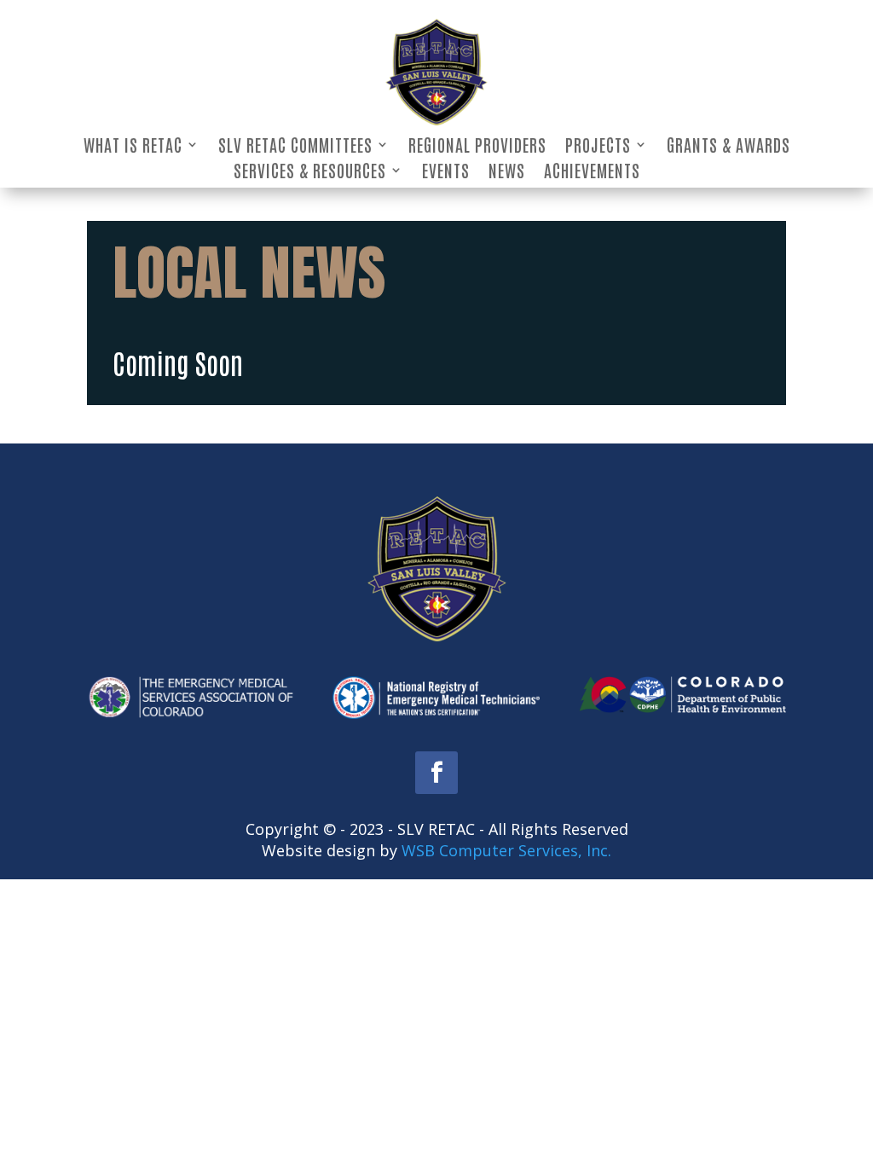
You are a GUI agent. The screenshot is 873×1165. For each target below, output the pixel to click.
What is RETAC (133, 146)
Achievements (592, 172)
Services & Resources (310, 172)
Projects (598, 146)
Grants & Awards (728, 146)
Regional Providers (477, 146)
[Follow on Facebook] (436, 772)
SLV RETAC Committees (295, 146)
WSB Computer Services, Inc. (506, 850)
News (507, 172)
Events (446, 172)
